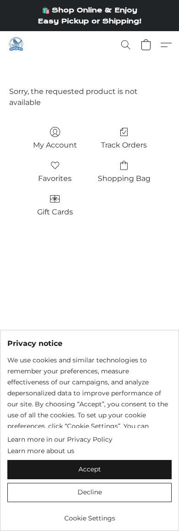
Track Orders (124, 145)
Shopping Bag (124, 178)
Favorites (55, 178)
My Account (55, 145)
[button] (16, 45)
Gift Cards (55, 212)
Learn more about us (40, 451)
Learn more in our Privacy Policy (59, 439)
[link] (89, 515)
